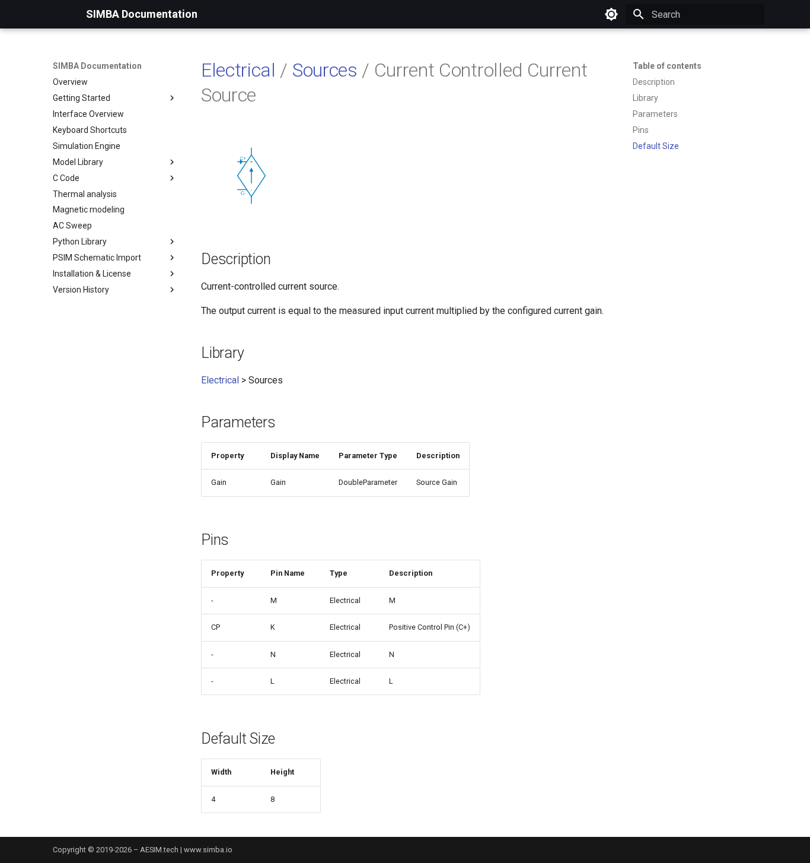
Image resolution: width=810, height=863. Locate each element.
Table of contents (667, 66)
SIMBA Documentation (97, 66)
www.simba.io (208, 849)
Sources (325, 70)
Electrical (238, 70)
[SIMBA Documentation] (60, 14)
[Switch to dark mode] (611, 14)
